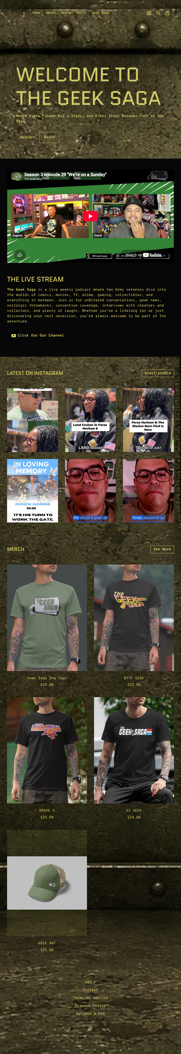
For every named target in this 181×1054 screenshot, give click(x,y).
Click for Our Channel (41, 335)
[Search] (158, 13)
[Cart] (168, 13)
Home (37, 13)
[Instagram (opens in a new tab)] (149, 13)
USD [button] (88, 982)
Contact (90, 990)
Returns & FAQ (90, 1014)
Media (66, 13)
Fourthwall (99, 1042)
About (51, 13)
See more (162, 549)
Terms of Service (90, 998)
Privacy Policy (90, 1006)
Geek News (100, 13)
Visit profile (158, 373)
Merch (81, 13)
